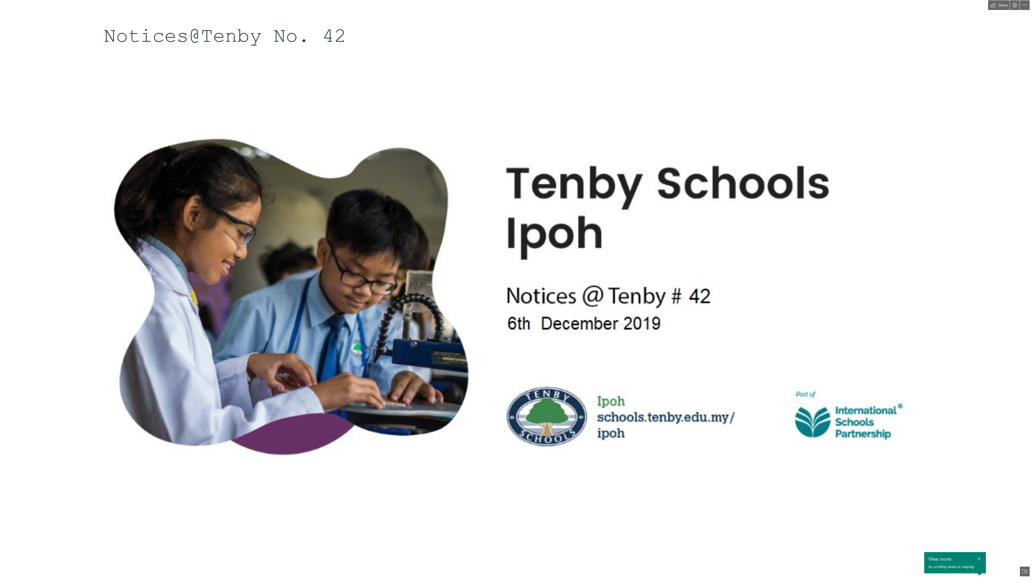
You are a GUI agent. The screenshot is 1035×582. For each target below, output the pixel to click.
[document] (517, 291)
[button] (999, 5)
